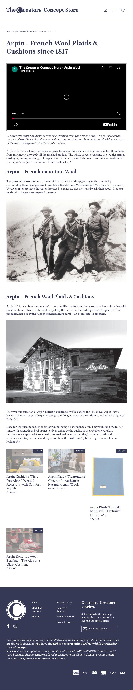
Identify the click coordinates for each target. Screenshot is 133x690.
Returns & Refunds (61, 609)
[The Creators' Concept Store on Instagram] (15, 626)
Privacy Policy (64, 602)
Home (8, 31)
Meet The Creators (36, 609)
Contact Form (63, 622)
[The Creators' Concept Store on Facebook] (8, 626)
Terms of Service (65, 616)
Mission (35, 616)
